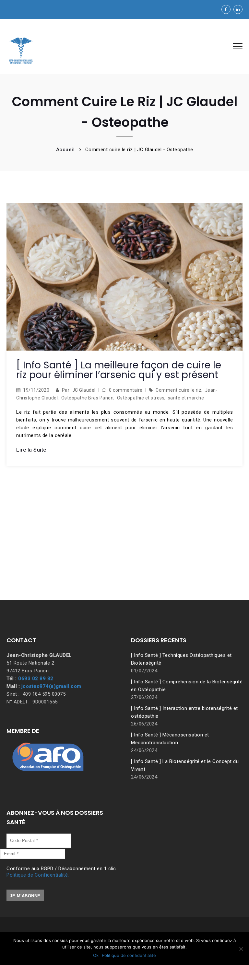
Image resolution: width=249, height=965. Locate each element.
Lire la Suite (31, 450)
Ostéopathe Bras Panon (87, 397)
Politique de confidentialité (129, 955)
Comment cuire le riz (178, 390)
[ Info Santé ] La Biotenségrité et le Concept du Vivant (185, 765)
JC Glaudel (84, 390)
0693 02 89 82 (35, 678)
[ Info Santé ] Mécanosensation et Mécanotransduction (170, 739)
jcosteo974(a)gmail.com (51, 686)
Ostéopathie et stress (141, 397)
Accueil (65, 149)
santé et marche (186, 397)
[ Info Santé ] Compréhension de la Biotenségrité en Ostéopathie (187, 685)
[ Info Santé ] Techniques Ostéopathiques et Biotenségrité (181, 659)
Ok (96, 955)
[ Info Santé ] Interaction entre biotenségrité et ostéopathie (184, 712)
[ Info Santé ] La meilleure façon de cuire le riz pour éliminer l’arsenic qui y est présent (118, 370)
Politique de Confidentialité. (37, 875)
